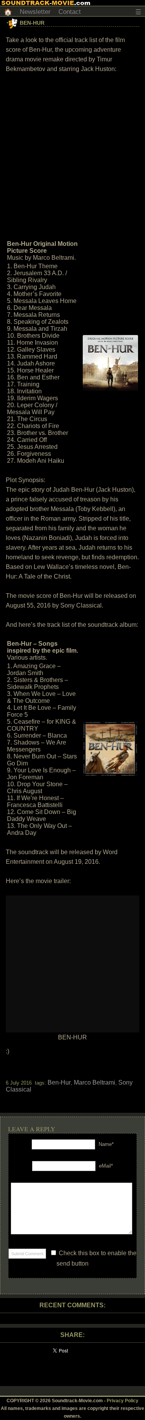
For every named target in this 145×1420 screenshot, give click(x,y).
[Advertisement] (72, 155)
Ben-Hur (32, 23)
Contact (69, 11)
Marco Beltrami (94, 1082)
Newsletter (35, 11)
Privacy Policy (122, 1400)
